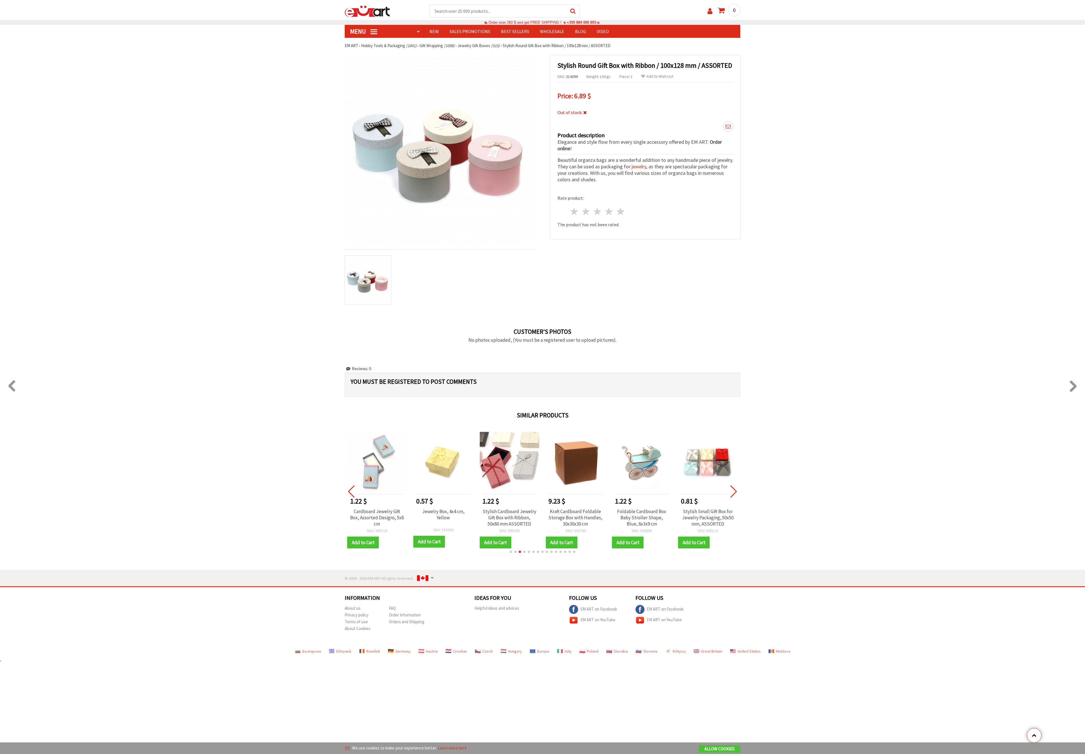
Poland (592, 651)
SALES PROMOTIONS (470, 31)
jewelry (639, 166)
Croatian (460, 651)
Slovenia (650, 651)
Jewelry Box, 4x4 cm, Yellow (443, 514)
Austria (432, 651)
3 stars (598, 211)
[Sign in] (710, 11)
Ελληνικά (343, 651)
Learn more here (452, 748)
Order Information (405, 615)
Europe (543, 651)
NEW (434, 31)
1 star (574, 211)
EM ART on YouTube (597, 619)
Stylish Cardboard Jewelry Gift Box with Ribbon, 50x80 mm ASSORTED (509, 517)
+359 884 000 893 (581, 22)
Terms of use (356, 621)
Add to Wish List (659, 76)
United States (749, 651)
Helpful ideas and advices (496, 608)
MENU (358, 31)
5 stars (620, 211)
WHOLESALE (552, 31)
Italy (568, 651)
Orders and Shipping (406, 621)
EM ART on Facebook (598, 608)
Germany (403, 651)
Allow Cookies (719, 748)
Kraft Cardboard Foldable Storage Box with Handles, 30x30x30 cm (575, 517)
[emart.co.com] (367, 11)
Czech (487, 651)
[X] (347, 748)
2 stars (586, 211)
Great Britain (711, 651)
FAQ (392, 608)
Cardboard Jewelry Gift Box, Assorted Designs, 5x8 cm (377, 517)
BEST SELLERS (515, 31)
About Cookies (357, 628)
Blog (580, 31)
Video (603, 31)
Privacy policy (356, 615)
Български (311, 651)
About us (353, 608)
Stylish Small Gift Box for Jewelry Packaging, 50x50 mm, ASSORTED (708, 517)
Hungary (515, 651)
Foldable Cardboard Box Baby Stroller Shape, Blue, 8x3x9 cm (641, 517)
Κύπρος (679, 651)
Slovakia (621, 651)
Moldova (783, 651)
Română (373, 651)
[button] (511, 552)
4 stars (609, 211)
